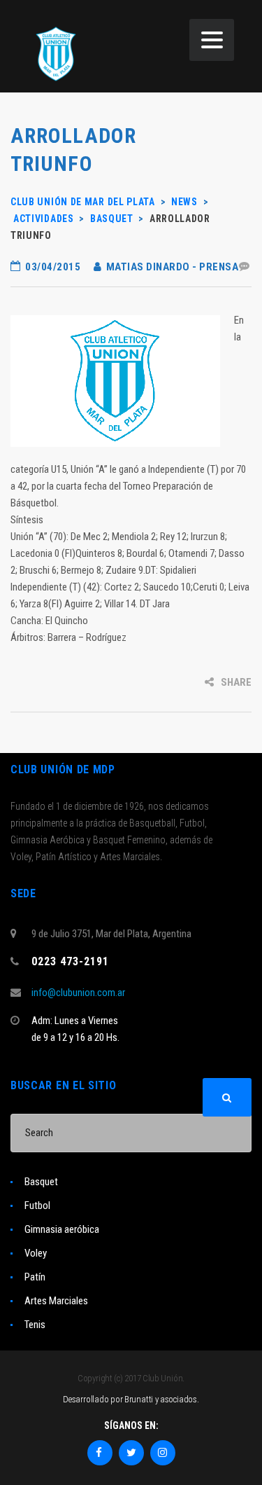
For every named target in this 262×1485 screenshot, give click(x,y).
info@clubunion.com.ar (78, 992)
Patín (34, 1277)
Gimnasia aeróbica (61, 1229)
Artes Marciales (56, 1300)
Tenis (34, 1324)
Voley (35, 1253)
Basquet (41, 1181)
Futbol (37, 1205)
